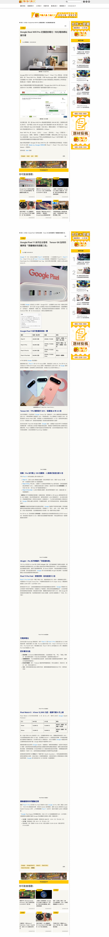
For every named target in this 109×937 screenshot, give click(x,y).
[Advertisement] (54, 21)
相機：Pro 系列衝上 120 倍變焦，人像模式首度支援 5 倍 (31, 319)
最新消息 (22, 6)
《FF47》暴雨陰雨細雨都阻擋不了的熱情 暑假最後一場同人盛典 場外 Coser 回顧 (83, 93)
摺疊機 (32, 867)
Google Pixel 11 (30, 865)
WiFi (36, 156)
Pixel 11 (40, 257)
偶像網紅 (62, 6)
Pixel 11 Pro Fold (39, 259)
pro (32, 156)
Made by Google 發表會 (36, 145)
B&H (27, 150)
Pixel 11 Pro (26, 483)
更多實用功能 (24, 324)
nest (28, 156)
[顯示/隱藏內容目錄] (38, 315)
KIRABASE (71, 6)
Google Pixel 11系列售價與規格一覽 (27, 316)
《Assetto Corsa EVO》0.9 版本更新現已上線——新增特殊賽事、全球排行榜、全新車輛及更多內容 (83, 106)
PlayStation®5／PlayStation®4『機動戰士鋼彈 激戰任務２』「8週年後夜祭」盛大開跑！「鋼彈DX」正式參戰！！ (83, 79)
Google (23, 156)
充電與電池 (23, 323)
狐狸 (25, 252)
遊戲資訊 (30, 6)
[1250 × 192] (44, 167)
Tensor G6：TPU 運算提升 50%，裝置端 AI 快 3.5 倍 (30, 317)
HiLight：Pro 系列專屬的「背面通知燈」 (28, 320)
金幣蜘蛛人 (26, 42)
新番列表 (46, 6)
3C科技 (38, 6)
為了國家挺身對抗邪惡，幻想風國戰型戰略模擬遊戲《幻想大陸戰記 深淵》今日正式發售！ (83, 66)
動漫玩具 (53, 6)
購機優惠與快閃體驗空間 (25, 327)
